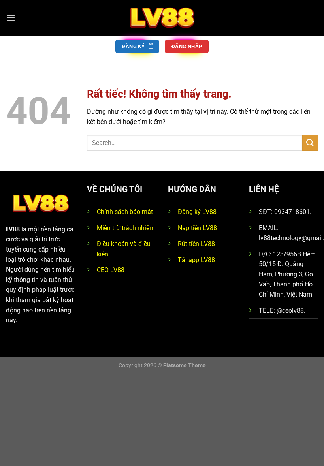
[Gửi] (310, 142)
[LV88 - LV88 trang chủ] (162, 17)
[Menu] (10, 17)
